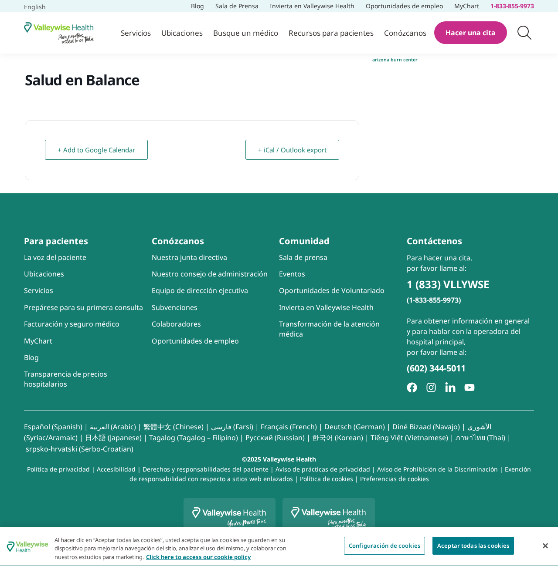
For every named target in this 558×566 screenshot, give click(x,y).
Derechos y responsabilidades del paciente (206, 469)
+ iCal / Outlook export (292, 149)
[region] (279, 546)
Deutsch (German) (354, 426)
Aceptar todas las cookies (473, 545)
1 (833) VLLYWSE (448, 284)
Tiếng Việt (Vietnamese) (409, 437)
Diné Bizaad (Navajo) (426, 426)
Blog (197, 6)
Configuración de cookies (384, 545)
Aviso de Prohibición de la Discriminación (437, 469)
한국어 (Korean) (337, 437)
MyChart (469, 5)
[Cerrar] (545, 545)
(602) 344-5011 (436, 368)
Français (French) (289, 426)
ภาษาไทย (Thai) (480, 437)
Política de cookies (326, 479)
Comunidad (304, 241)
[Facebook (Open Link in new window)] (412, 387)
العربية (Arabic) (113, 426)
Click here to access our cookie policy (198, 557)
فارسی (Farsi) (232, 426)
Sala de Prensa (237, 6)
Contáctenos (434, 241)
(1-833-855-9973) (434, 300)
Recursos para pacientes (331, 33)
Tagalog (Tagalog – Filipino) (193, 437)
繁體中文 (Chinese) (173, 426)
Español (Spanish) (53, 426)
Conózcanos (405, 33)
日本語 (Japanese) (113, 437)
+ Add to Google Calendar (99, 147)
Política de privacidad (58, 469)
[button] (524, 33)
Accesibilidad (116, 469)
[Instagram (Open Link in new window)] (431, 387)
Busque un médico (245, 33)
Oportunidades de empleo (404, 5)
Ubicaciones (182, 33)
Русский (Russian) (275, 437)
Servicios (136, 33)
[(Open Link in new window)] (450, 387)
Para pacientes (56, 241)
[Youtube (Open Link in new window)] (469, 387)
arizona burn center (395, 60)
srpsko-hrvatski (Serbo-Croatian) (79, 449)
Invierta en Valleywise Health (312, 6)
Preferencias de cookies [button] (394, 479)
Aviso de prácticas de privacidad (323, 469)
